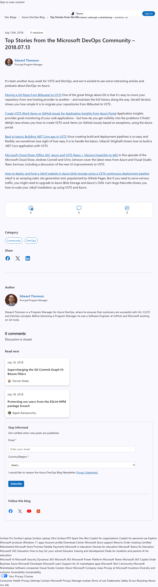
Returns (118, 542)
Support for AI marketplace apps (81, 563)
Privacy (67, 580)
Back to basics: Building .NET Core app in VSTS (35, 136)
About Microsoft (74, 568)
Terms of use (99, 580)
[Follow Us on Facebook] (10, 512)
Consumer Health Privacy (15, 580)
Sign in (148, 13)
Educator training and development (83, 551)
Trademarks (113, 580)
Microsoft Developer (30, 563)
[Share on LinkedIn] (27, 259)
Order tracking (132, 542)
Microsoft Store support (99, 542)
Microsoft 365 (63, 559)
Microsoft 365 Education (14, 551)
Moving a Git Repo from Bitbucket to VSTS (33, 95)
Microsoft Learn (52, 563)
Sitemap (35, 580)
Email (12, 440)
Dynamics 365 (45, 559)
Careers (59, 568)
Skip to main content (12, 2)
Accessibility (18, 572)
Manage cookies (81, 580)
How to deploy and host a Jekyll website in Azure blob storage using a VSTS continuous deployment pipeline (77, 173)
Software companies (27, 568)
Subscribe (16, 483)
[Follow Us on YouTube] (29, 512)
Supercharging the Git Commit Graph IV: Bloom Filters (36, 371)
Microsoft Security (25, 559)
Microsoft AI (7, 559)
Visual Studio (47, 568)
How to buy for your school (46, 551)
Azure (14, 563)
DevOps (31, 240)
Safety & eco (128, 580)
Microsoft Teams (112, 559)
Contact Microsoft (51, 580)
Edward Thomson (27, 60)
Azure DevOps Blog (33, 17)
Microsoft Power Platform (87, 559)
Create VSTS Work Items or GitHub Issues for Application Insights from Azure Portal (60, 113)
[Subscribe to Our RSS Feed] (38, 512)
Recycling (142, 580)
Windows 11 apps (33, 542)
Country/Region (18, 456)
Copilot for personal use (133, 538)
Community (14, 240)
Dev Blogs (10, 17)
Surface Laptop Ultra (44, 538)
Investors (133, 568)
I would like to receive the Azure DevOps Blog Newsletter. (53, 472)
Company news (94, 568)
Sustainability (33, 572)
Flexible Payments (54, 546)
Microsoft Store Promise (29, 546)
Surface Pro (6, 538)
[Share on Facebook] (7, 259)
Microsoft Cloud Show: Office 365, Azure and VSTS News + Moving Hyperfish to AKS (61, 155)
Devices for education (105, 546)
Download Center (73, 542)
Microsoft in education (78, 546)
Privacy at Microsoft (115, 568)
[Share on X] (17, 259)
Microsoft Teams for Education (136, 546)
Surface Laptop (23, 538)
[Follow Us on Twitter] (20, 512)
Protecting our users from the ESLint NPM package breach (37, 403)
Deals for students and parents (123, 551)
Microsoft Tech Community (117, 563)
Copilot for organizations (103, 538)
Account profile (54, 542)
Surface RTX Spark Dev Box (73, 538)
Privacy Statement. (87, 472)
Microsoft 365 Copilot (136, 559)
